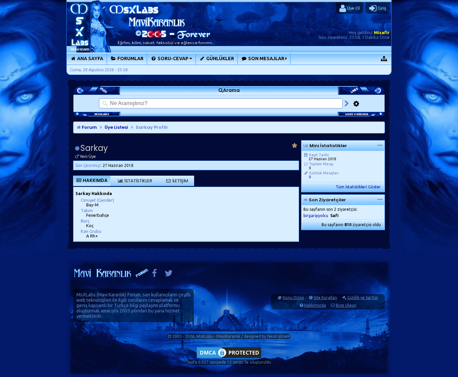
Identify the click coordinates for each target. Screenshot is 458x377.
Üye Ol (353, 8)
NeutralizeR (278, 336)
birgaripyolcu (315, 215)
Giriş (381, 8)
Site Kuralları (325, 297)
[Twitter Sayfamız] (168, 275)
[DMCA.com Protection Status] (229, 358)
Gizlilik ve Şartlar (363, 297)
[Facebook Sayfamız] (154, 275)
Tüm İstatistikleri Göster (358, 187)
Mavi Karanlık (111, 294)
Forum (89, 127)
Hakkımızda (315, 305)
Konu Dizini (293, 297)
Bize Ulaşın (346, 305)
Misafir (382, 32)
